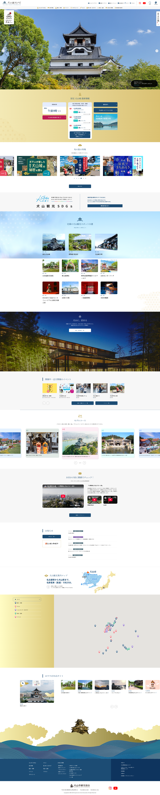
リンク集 (71, 777)
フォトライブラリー (62, 769)
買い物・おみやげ (47, 765)
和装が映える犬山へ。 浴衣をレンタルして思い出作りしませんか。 (143, 83)
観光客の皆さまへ (105, 206)
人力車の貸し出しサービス (74, 767)
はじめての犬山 (32, 762)
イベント (31, 771)
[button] (73, 86)
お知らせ (122, 762)
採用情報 (122, 771)
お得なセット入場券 (73, 765)
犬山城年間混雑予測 (53, 117)
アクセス (45, 771)
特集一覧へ (80, 186)
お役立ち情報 (61, 762)
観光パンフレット (61, 767)
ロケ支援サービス (72, 773)
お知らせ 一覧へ (51, 536)
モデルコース (32, 774)
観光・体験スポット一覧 (83, 403)
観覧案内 (105, 104)
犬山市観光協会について (126, 765)
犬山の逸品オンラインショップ (75, 775)
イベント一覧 (106, 403)
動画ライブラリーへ (80, 515)
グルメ (44, 762)
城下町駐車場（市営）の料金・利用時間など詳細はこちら (80, 134)
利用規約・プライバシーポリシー (127, 775)
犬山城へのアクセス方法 (105, 110)
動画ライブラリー (61, 771)
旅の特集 (31, 765)
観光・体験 (31, 768)
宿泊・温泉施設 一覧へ (80, 330)
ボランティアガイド (62, 773)
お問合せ (122, 773)
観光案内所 (60, 765)
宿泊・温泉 (45, 768)
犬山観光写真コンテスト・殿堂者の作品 (75, 770)
